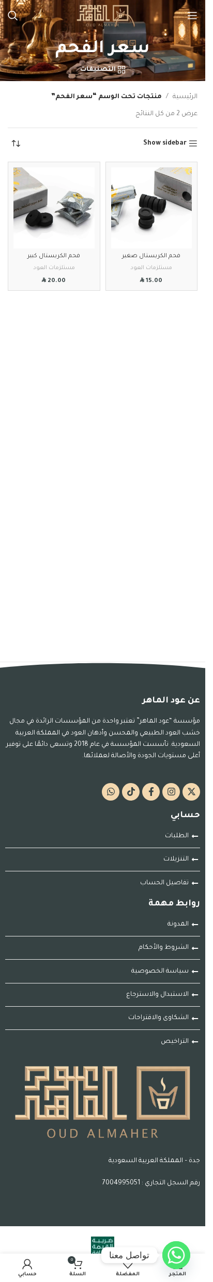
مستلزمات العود (151, 268)
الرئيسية (185, 97)
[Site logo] (103, 16)
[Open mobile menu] (192, 15)
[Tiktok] (131, 792)
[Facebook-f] (151, 792)
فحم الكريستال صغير (151, 256)
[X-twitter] (191, 792)
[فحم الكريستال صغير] (151, 207)
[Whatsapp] (110, 792)
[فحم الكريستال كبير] (54, 207)
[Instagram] (171, 792)
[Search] (13, 15)
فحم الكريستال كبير (53, 256)
